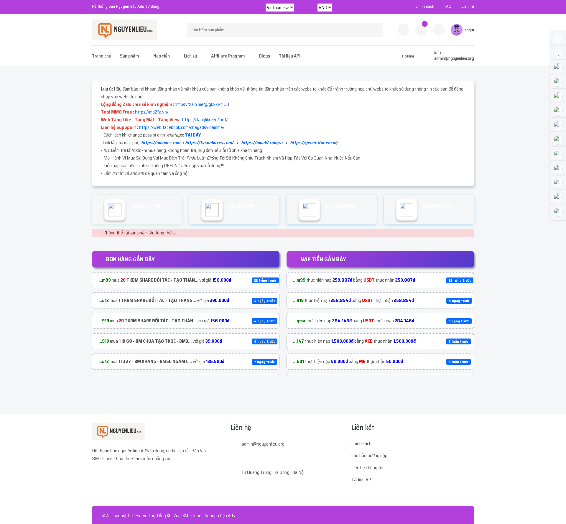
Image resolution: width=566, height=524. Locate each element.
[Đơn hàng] (403, 30)
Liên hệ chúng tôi (367, 467)
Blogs (264, 56)
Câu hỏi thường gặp (369, 455)
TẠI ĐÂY (193, 135)
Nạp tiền (161, 56)
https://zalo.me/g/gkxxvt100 (202, 104)
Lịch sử (190, 56)
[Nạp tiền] (439, 30)
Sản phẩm (129, 56)
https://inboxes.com (160, 142)
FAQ (448, 6)
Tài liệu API (289, 56)
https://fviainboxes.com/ (209, 142)
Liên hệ (468, 6)
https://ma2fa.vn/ (151, 112)
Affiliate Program (228, 56)
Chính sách (424, 6)
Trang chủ (101, 56)
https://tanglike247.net (204, 119)
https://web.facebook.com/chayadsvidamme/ (181, 127)
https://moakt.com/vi (261, 142)
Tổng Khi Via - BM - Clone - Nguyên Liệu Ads (195, 515)
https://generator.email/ (314, 142)
